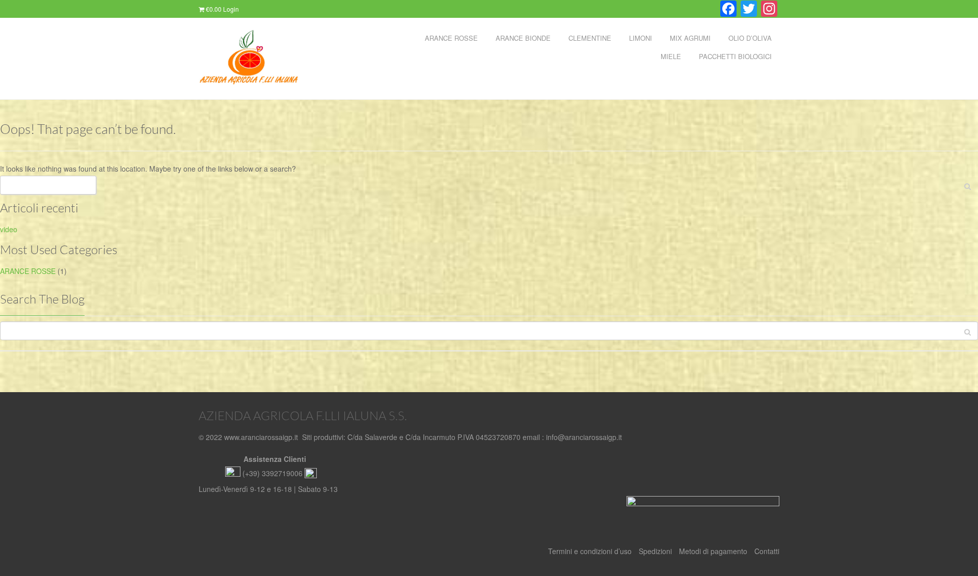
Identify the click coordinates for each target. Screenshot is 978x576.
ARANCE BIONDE (523, 38)
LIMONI (640, 38)
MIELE (671, 56)
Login (231, 9)
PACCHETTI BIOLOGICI (735, 56)
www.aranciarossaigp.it (261, 437)
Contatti (766, 551)
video (8, 229)
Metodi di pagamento (713, 551)
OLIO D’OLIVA (750, 38)
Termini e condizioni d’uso (590, 551)
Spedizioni (655, 551)
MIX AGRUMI (690, 38)
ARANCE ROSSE (451, 38)
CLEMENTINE (589, 38)
